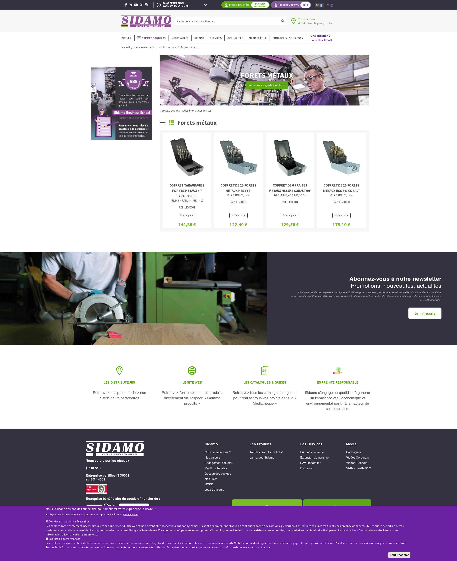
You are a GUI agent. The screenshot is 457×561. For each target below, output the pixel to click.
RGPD (209, 484)
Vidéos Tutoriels (356, 463)
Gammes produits (154, 38)
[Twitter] (141, 5)
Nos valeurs (212, 457)
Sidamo (199, 38)
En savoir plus (130, 514)
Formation (306, 468)
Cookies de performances (64, 538)
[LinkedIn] (130, 5)
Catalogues (353, 452)
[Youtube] (136, 5)
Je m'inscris (424, 313)
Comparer (188, 215)
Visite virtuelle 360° (358, 468)
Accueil (127, 38)
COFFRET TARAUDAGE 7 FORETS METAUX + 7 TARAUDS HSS (187, 190)
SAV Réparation (310, 463)
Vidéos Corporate (357, 457)
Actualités (235, 38)
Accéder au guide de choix (267, 85)
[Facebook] (126, 5)
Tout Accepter (399, 555)
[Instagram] (146, 5)
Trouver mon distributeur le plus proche (315, 21)
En (328, 5)
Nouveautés (180, 38)
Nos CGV (211, 479)
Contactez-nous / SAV (288, 38)
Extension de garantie (314, 457)
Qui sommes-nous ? (218, 452)
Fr (318, 5)
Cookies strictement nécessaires (69, 521)
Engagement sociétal (218, 463)
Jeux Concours (214, 489)
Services (216, 38)
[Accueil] (146, 21)
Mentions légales (216, 468)
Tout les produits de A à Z (266, 452)
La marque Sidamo (262, 457)
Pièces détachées (247, 4)
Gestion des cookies (218, 473)
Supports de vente (312, 452)
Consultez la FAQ (321, 38)
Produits (293, 5)
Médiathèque (258, 38)
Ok (282, 21)
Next (206, 5)
